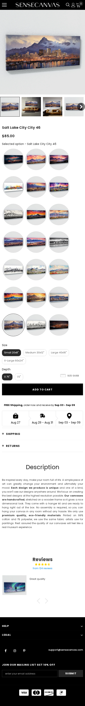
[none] (10, 107)
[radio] (13, 159)
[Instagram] (14, 650)
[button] (39, 601)
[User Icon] (73, 5)
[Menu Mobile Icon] (4, 5)
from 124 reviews (42, 568)
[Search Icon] (68, 5)
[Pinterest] (24, 650)
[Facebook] (5, 650)
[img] (42, 564)
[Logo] (37, 5)
